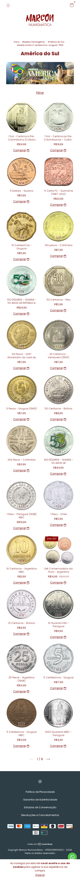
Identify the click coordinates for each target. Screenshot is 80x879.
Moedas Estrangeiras (33, 41)
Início (16, 41)
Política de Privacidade (40, 792)
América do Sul (56, 41)
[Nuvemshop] (40, 845)
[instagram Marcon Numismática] (40, 781)
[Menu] (9, 5)
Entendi (40, 875)
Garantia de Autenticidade (40, 799)
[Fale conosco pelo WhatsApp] (72, 857)
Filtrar (40, 93)
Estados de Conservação (40, 807)
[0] (71, 6)
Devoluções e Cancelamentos (40, 815)
